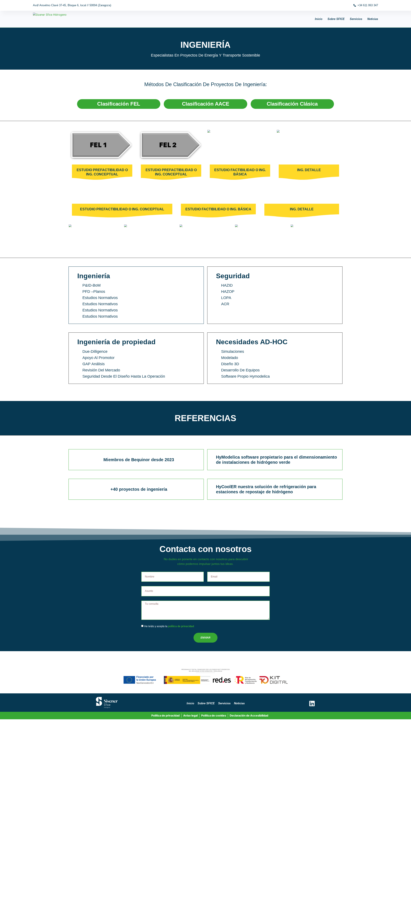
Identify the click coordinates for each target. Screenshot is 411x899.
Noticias (372, 19)
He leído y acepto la (169, 626)
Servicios (356, 19)
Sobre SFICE (336, 19)
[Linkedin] (312, 703)
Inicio (318, 19)
